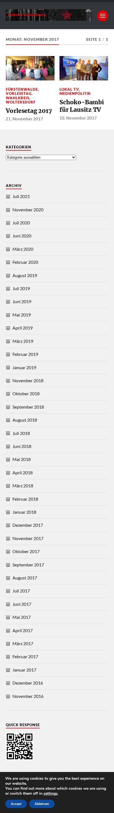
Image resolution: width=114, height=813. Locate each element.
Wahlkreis (17, 98)
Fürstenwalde (22, 89)
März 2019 (22, 341)
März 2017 (22, 643)
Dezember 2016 (27, 682)
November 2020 (27, 209)
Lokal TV (69, 89)
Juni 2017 (21, 604)
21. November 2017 (24, 118)
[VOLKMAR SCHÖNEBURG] (49, 18)
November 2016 (27, 696)
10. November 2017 (78, 117)
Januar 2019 (24, 367)
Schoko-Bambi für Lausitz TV (81, 106)
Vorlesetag (19, 93)
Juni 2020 (21, 235)
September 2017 (28, 564)
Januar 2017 (24, 669)
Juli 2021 (21, 196)
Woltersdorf (21, 102)
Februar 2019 (25, 354)
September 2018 (28, 406)
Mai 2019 (21, 314)
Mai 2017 (21, 617)
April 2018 (22, 472)
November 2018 (27, 380)
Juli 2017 (21, 590)
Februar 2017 (25, 656)
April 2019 (22, 327)
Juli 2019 (21, 288)
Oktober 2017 (26, 551)
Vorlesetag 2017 (29, 111)
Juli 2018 (21, 433)
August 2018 (24, 419)
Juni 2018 (21, 446)
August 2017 (24, 577)
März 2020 (22, 249)
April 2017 (22, 630)
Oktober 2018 (26, 393)
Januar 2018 (24, 512)
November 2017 (27, 538)
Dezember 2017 (27, 525)
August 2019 (24, 275)
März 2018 (22, 485)
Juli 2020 (21, 222)
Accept (16, 804)
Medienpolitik (75, 93)
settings (50, 793)
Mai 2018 (21, 459)
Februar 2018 (25, 499)
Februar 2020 (25, 262)
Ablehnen (42, 804)
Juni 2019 (21, 301)
